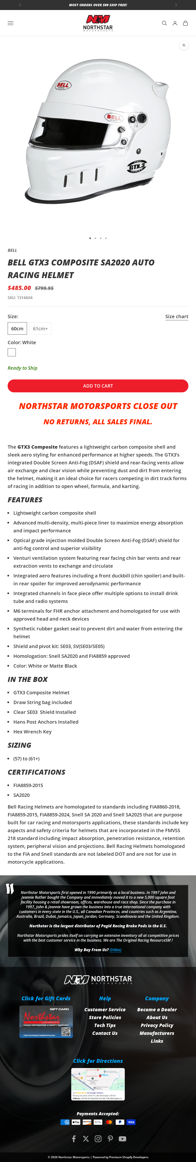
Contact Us (105, 1033)
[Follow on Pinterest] (110, 1139)
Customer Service (105, 1009)
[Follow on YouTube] (122, 1139)
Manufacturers (157, 1033)
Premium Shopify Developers (128, 1157)
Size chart (176, 316)
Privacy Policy (157, 1025)
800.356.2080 (72, 5)
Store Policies (105, 1017)
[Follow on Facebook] (74, 1139)
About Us (157, 1017)
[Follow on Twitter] (86, 1139)
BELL (12, 250)
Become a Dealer (157, 1009)
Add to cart (98, 386)
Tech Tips (105, 1025)
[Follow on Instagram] (98, 1139)
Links (157, 1041)
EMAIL (99, 5)
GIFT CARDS (124, 5)
